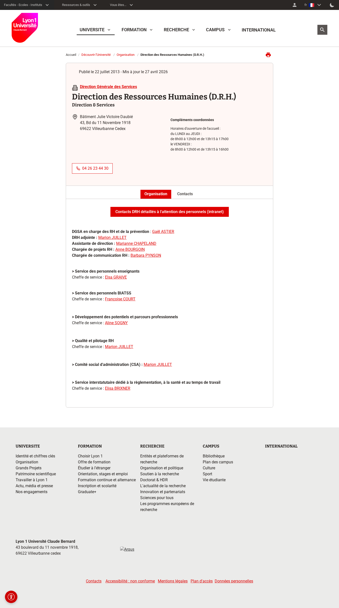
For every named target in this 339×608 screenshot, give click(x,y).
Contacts (94, 581)
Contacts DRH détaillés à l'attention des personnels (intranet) (169, 211)
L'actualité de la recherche (163, 485)
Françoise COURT (120, 299)
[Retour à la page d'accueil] (25, 28)
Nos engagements (31, 491)
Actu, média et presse (34, 485)
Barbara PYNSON (146, 255)
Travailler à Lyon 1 (32, 480)
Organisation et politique (161, 468)
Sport (207, 474)
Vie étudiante (214, 480)
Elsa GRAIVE (116, 277)
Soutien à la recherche (159, 474)
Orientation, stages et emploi (103, 474)
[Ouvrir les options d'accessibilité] (11, 597)
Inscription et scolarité (97, 485)
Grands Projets (28, 468)
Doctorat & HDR (154, 480)
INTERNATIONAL (259, 29)
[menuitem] (295, 5)
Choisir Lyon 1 (90, 456)
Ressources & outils (76, 5)
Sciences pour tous (156, 497)
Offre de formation (94, 462)
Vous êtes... (118, 5)
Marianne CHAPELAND (136, 243)
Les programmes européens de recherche (167, 506)
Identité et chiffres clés (35, 456)
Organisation (126, 55)
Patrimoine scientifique (36, 474)
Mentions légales (173, 581)
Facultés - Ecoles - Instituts (23, 5)
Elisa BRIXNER (117, 388)
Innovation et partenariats (162, 491)
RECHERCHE (176, 29)
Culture (209, 468)
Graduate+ (87, 491)
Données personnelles (234, 581)
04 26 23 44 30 (95, 168)
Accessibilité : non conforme (130, 581)
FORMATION (134, 29)
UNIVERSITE (92, 29)
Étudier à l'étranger (94, 468)
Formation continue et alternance (107, 480)
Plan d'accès (202, 581)
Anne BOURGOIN (130, 249)
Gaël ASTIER (163, 231)
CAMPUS (215, 29)
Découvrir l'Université (96, 55)
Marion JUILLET (112, 237)
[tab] (155, 194)
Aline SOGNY (116, 322)
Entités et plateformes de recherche (162, 459)
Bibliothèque (214, 456)
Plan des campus (218, 462)
